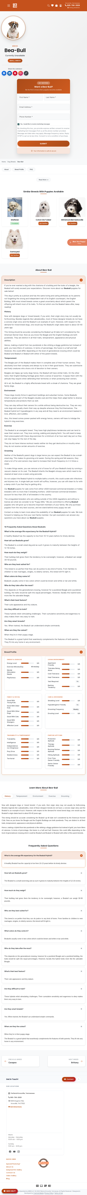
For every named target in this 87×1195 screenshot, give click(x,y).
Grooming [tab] (65, 796)
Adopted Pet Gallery (14, 1170)
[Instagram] (18, 1151)
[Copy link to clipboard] (26, 73)
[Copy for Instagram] (20, 73)
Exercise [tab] (52, 796)
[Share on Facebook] (4, 73)
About (6, 169)
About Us (9, 1167)
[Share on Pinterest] (15, 73)
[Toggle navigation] (8, 5)
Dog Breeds (12, 162)
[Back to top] (79, 1079)
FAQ (31, 169)
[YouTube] (14, 1151)
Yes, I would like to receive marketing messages (34, 124)
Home (4, 162)
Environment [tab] (38, 796)
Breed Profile (19, 169)
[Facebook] (10, 1151)
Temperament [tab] (21, 796)
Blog (8, 1179)
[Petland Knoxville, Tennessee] (15, 5)
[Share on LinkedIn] (9, 73)
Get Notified (43, 223)
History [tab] (8, 796)
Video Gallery (11, 1176)
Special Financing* (13, 1164)
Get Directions (16, 1107)
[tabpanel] (43, 819)
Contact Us (10, 1173)
